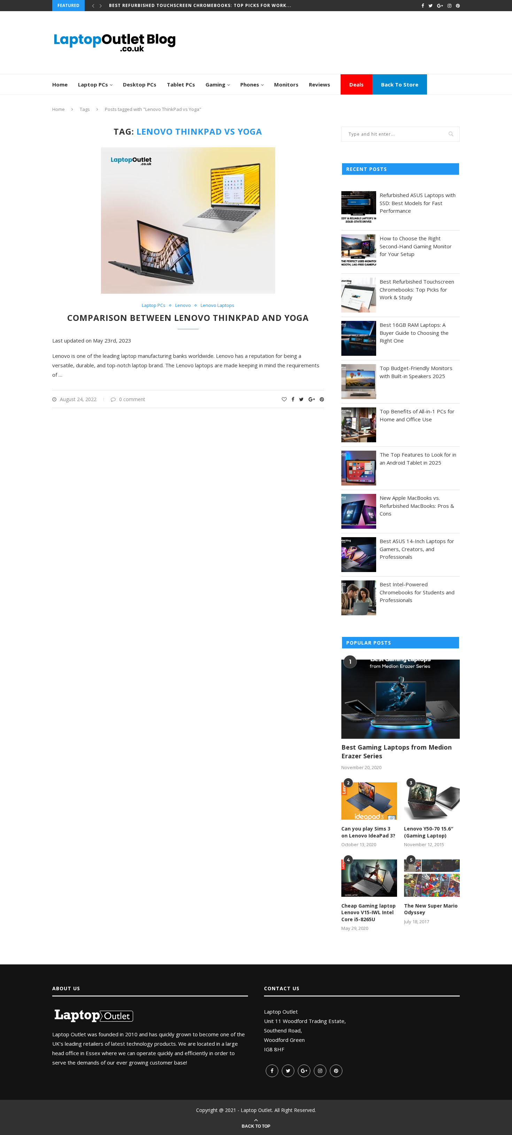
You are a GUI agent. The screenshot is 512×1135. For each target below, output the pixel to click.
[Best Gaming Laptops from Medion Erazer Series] (400, 699)
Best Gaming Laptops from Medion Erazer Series (396, 751)
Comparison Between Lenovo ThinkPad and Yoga (188, 317)
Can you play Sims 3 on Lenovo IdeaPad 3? (368, 832)
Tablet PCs (181, 84)
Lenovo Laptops (217, 305)
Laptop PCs (93, 84)
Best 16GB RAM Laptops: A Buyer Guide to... (166, 6)
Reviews (319, 84)
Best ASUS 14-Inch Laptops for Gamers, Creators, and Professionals (417, 549)
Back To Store (399, 84)
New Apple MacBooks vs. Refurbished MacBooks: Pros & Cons (417, 505)
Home (60, 84)
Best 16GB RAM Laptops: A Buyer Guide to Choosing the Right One (414, 332)
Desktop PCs (139, 84)
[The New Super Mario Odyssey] (432, 878)
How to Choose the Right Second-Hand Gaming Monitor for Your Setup (416, 246)
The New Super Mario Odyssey (431, 909)
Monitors (286, 84)
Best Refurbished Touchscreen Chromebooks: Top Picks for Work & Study (417, 289)
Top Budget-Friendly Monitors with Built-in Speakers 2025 (416, 371)
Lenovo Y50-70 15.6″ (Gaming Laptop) (428, 832)
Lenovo (183, 305)
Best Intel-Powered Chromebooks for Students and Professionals (417, 592)
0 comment (132, 399)
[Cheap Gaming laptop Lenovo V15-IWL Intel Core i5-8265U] (369, 878)
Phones (249, 84)
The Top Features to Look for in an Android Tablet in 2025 (418, 458)
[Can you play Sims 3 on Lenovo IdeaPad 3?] (369, 801)
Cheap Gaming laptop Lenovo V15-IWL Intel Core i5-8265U (368, 912)
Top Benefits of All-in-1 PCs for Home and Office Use (417, 415)
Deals (356, 84)
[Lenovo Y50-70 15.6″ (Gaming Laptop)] (432, 801)
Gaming (215, 84)
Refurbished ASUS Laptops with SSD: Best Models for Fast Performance (418, 202)
